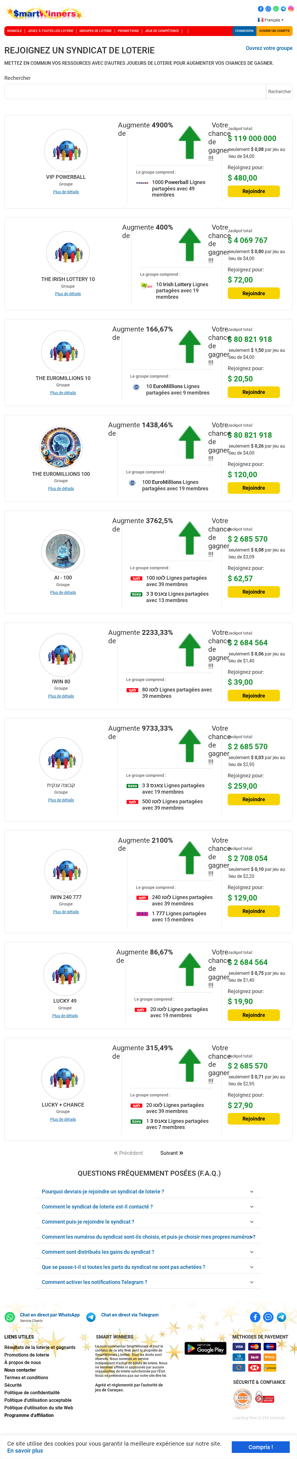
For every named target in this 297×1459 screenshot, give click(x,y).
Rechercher (279, 91)
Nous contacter (20, 1370)
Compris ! (261, 1447)
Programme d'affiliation (29, 1415)
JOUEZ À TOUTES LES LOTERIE (50, 31)
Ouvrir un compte (274, 31)
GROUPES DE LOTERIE (95, 31)
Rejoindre (253, 191)
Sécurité (13, 1385)
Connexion (244, 31)
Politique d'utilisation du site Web (38, 1408)
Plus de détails (66, 192)
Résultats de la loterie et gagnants (39, 1347)
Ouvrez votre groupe (269, 48)
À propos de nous (22, 1362)
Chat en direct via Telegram (130, 1315)
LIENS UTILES (19, 1337)
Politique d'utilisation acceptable (38, 1400)
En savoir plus (25, 1450)
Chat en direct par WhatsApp (50, 1315)
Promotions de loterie (26, 1355)
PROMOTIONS (128, 31)
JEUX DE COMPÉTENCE (162, 31)
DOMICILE (14, 31)
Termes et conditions (26, 1377)
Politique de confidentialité (32, 1392)
